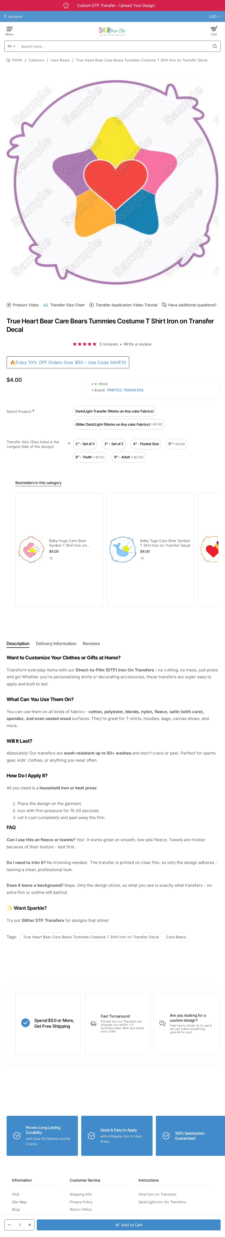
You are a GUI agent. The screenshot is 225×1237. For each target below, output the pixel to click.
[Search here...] (214, 46)
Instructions (149, 1180)
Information (22, 1180)
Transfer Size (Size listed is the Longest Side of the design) (33, 444)
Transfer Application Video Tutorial (126, 305)
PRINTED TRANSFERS (125, 390)
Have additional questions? (192, 305)
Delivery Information (56, 643)
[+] (29, 1225)
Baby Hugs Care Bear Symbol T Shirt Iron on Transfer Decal (68, 543)
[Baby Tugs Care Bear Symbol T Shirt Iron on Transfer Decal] (122, 549)
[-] (9, 1225)
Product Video (26, 305)
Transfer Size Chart (67, 305)
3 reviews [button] (108, 344)
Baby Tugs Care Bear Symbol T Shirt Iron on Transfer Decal (165, 542)
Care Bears (60, 60)
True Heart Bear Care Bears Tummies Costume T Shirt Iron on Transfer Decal (91, 937)
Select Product (19, 411)
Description (18, 643)
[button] (129, 1224)
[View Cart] (214, 30)
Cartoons (36, 60)
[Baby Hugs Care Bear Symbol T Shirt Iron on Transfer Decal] (31, 549)
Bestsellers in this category (38, 482)
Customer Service (85, 1180)
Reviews (91, 643)
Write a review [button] (137, 344)
